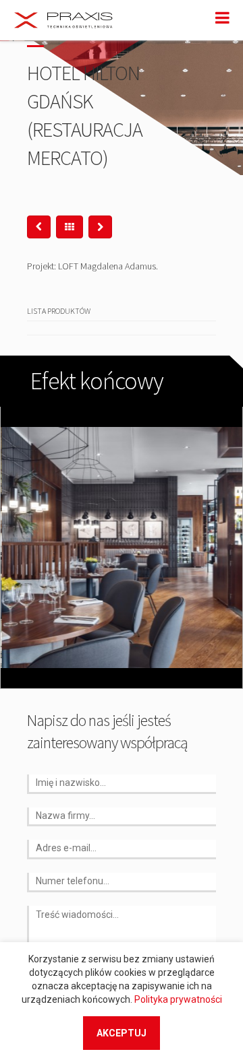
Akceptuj (121, 1033)
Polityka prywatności (178, 999)
